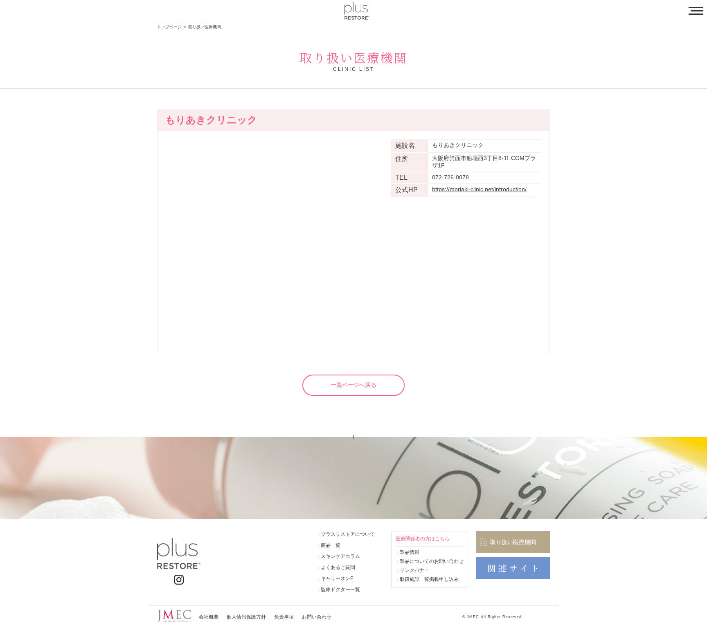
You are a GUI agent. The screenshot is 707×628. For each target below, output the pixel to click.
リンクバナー (414, 570)
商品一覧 (330, 545)
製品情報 (409, 552)
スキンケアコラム (340, 556)
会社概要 (208, 617)
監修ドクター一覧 (340, 589)
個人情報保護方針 (246, 617)
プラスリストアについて (348, 534)
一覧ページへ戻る (353, 385)
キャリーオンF (337, 578)
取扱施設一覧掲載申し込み (429, 579)
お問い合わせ (316, 617)
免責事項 (284, 617)
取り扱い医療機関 (204, 27)
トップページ (169, 27)
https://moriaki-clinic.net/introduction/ (479, 189)
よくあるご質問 (338, 567)
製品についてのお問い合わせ (432, 561)
